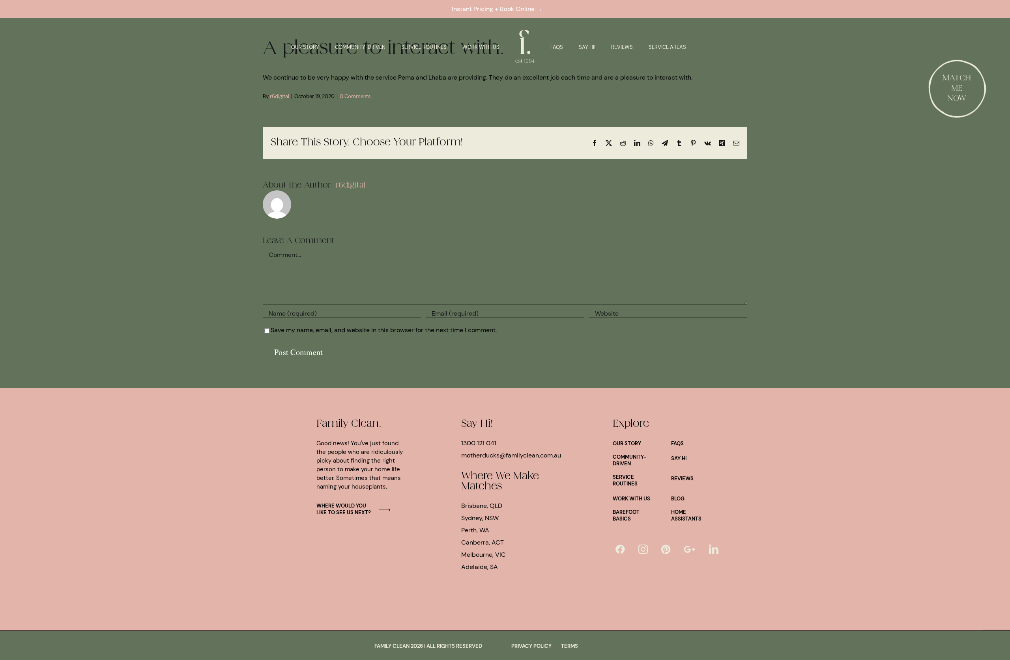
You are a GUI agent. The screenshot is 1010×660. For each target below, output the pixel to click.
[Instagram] (643, 549)
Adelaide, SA (479, 567)
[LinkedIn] (713, 549)
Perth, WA (475, 530)
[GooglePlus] (690, 549)
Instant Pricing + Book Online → (499, 9)
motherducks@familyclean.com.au (511, 455)
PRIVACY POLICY (531, 646)
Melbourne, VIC (483, 554)
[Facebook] (620, 549)
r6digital (279, 96)
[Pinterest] (665, 549)
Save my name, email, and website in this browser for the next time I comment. (384, 330)
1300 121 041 (478, 443)
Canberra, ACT (482, 542)
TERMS (569, 646)
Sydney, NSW (480, 518)
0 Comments (355, 96)
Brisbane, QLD (481, 506)
